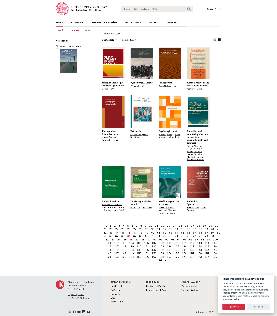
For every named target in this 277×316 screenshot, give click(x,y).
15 (180, 225)
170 (176, 257)
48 (140, 232)
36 (188, 229)
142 (192, 250)
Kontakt (172, 22)
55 (182, 232)
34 (176, 229)
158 (199, 253)
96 (190, 239)
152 (154, 253)
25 (123, 229)
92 (167, 239)
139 (169, 250)
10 (150, 225)
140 (176, 250)
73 (170, 236)
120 (139, 246)
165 (139, 257)
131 (108, 250)
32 (164, 229)
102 (116, 243)
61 (218, 232)
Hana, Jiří (191, 148)
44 (116, 232)
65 (123, 236)
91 (160, 239)
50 (152, 232)
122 (154, 246)
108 (161, 243)
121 (146, 246)
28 (140, 229)
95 (184, 239)
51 (158, 232)
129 (207, 246)
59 (206, 232)
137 (154, 250)
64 (116, 236)
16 (186, 225)
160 (214, 253)
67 (134, 236)
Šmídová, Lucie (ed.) (111, 140)
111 (184, 243)
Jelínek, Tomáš (193, 154)
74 (176, 236)
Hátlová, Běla (173, 137)
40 (212, 229)
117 (116, 246)
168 (161, 257)
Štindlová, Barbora (195, 159)
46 (128, 232)
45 (123, 232)
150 (139, 253)
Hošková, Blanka (166, 207)
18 (198, 225)
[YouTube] (79, 312)
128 (199, 246)
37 (194, 229)
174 (207, 257)
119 (131, 246)
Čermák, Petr (108, 89)
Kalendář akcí (117, 301)
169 (169, 257)
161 (108, 257)
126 (184, 246)
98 (202, 239)
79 (206, 236)
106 (146, 243)
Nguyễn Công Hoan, (139, 134)
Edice (88, 30)
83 (113, 239)
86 (131, 239)
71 (158, 236)
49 (146, 232)
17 (192, 225)
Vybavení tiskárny (189, 290)
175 (214, 257)
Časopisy (77, 22)
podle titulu (128, 40)
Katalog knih (116, 286)
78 (200, 236)
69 (146, 236)
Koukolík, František (167, 86)
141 (184, 250)
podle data (108, 40)
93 (172, 239)
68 (140, 236)
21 (216, 225)
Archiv (153, 22)
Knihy (59, 22)
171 (184, 257)
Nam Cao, (134, 137)
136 (146, 250)
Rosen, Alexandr (194, 146)
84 (119, 239)
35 (182, 229)
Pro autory (133, 22)
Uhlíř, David (147, 207)
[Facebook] (74, 312)
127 (192, 246)
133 (123, 250)
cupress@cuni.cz (76, 294)
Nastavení (258, 307)
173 (199, 257)
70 (152, 236)
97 (196, 239)
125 (176, 246)
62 (105, 236)
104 (131, 243)
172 (192, 257)
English (218, 9)
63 (111, 236)
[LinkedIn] (83, 312)
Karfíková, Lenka (194, 89)
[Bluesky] (88, 312)
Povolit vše (234, 307)
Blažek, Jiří (135, 207)
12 (162, 225)
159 (207, 253)
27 (134, 229)
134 (131, 250)
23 (111, 229)
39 (206, 229)
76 (188, 236)
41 (218, 229)
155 (176, 253)
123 (161, 246)
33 (170, 229)
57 (194, 232)
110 (176, 243)
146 (108, 253)
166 (146, 257)
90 (155, 239)
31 (158, 229)
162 (116, 257)
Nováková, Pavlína (167, 213)
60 (212, 232)
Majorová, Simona (167, 210)
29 (146, 229)
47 (134, 232)
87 (137, 239)
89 (148, 239)
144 (207, 250)
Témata (74, 30)
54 (176, 232)
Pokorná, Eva (193, 207)
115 (214, 243)
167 (154, 257)
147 (116, 253)
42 (105, 232)
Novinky (60, 30)
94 (178, 239)
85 (125, 239)
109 (169, 243)
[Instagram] (69, 312)
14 (174, 225)
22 (105, 229)
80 (212, 236)
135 (139, 250)
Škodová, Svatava (195, 157)
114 (207, 243)
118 (123, 246)
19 (204, 225)
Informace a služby (104, 22)
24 (116, 229)
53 (170, 232)
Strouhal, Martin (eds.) (114, 210)
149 (131, 253)
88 (143, 239)
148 (123, 253)
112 (192, 243)
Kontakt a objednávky (156, 290)
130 (214, 246)
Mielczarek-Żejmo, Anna (113, 207)
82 (107, 239)
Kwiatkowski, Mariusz (112, 204)
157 (192, 253)
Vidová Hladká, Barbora (195, 150)
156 (184, 253)
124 (169, 246)
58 (200, 232)
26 (128, 229)
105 (139, 243)
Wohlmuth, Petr (137, 86)
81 (218, 236)
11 (156, 225)
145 (214, 250)
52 (164, 232)
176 (159, 260)
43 (111, 232)
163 (123, 257)
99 (208, 239)
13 (168, 225)
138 (161, 250)
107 (154, 243)
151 (146, 253)
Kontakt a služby (189, 286)
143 (199, 250)
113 (199, 243)
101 (108, 243)
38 (200, 229)
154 (169, 253)
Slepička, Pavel (165, 134)
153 (161, 253)
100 (215, 239)
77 (194, 236)
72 (164, 236)
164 (131, 257)
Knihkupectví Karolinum (156, 286)
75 (182, 236)
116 (108, 246)
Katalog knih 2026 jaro (70, 46)
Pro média (115, 294)
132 (116, 250)
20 (210, 225)
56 (188, 232)
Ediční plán (116, 290)
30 (152, 229)
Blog (113, 298)
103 (123, 243)
